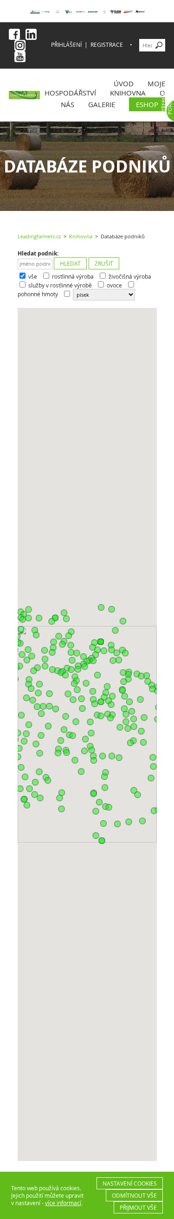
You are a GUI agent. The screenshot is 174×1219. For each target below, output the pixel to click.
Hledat (70, 263)
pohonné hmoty (38, 294)
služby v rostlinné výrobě (60, 285)
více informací (63, 1202)
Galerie (101, 104)
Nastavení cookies (130, 1183)
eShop (147, 104)
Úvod (124, 83)
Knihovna (128, 92)
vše (32, 276)
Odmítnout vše (134, 1195)
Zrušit (104, 263)
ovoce (114, 285)
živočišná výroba (130, 276)
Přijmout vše (138, 1207)
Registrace (106, 45)
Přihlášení (66, 45)
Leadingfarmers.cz (39, 236)
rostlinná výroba (73, 276)
